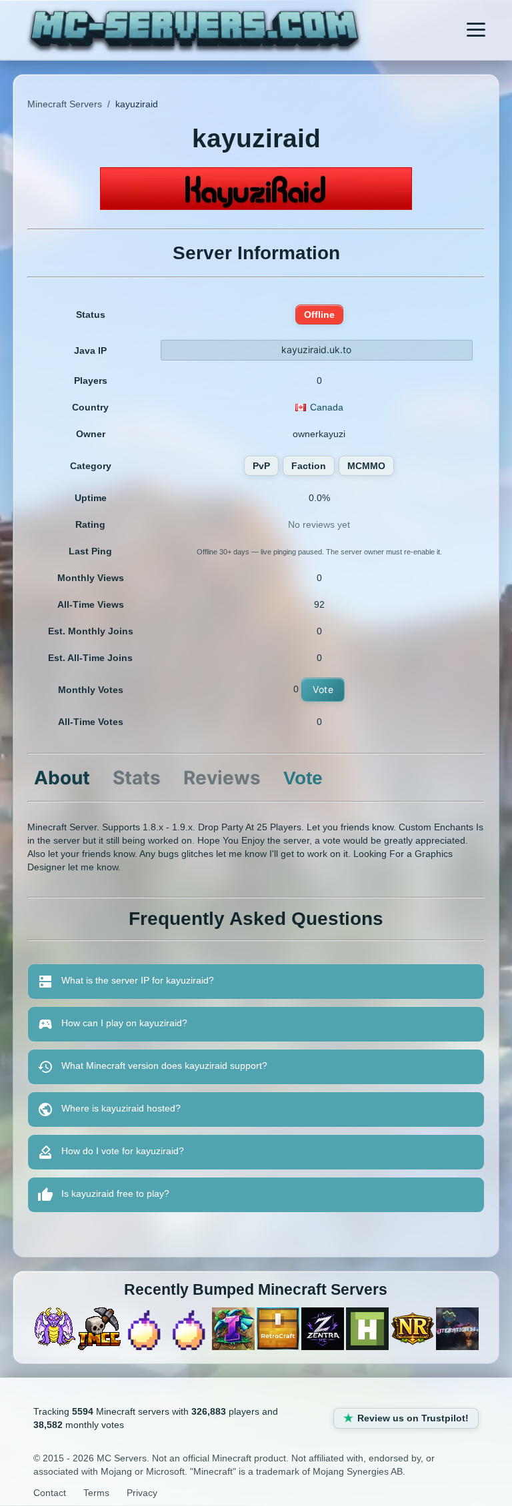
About (62, 777)
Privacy (142, 1492)
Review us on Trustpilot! (413, 1418)
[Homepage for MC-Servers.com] (194, 31)
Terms (96, 1492)
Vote (323, 689)
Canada (326, 407)
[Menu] (476, 30)
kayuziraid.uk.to (316, 349)
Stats (137, 777)
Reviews (222, 777)
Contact (49, 1492)
